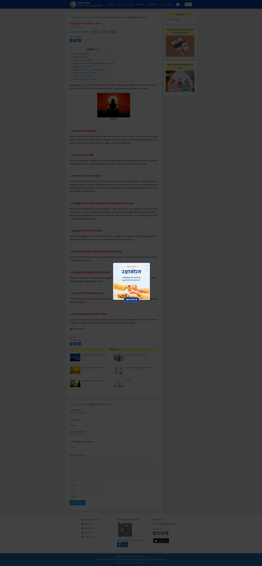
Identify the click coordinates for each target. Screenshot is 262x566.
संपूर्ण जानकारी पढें (131, 299)
